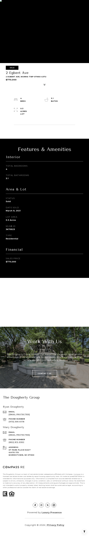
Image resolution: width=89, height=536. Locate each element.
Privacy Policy (55, 525)
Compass (77, 474)
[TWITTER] (47, 505)
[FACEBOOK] (35, 505)
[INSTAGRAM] (41, 505)
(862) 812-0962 (16, 442)
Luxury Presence (52, 512)
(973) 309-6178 (16, 422)
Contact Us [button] (44, 373)
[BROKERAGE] (54, 505)
